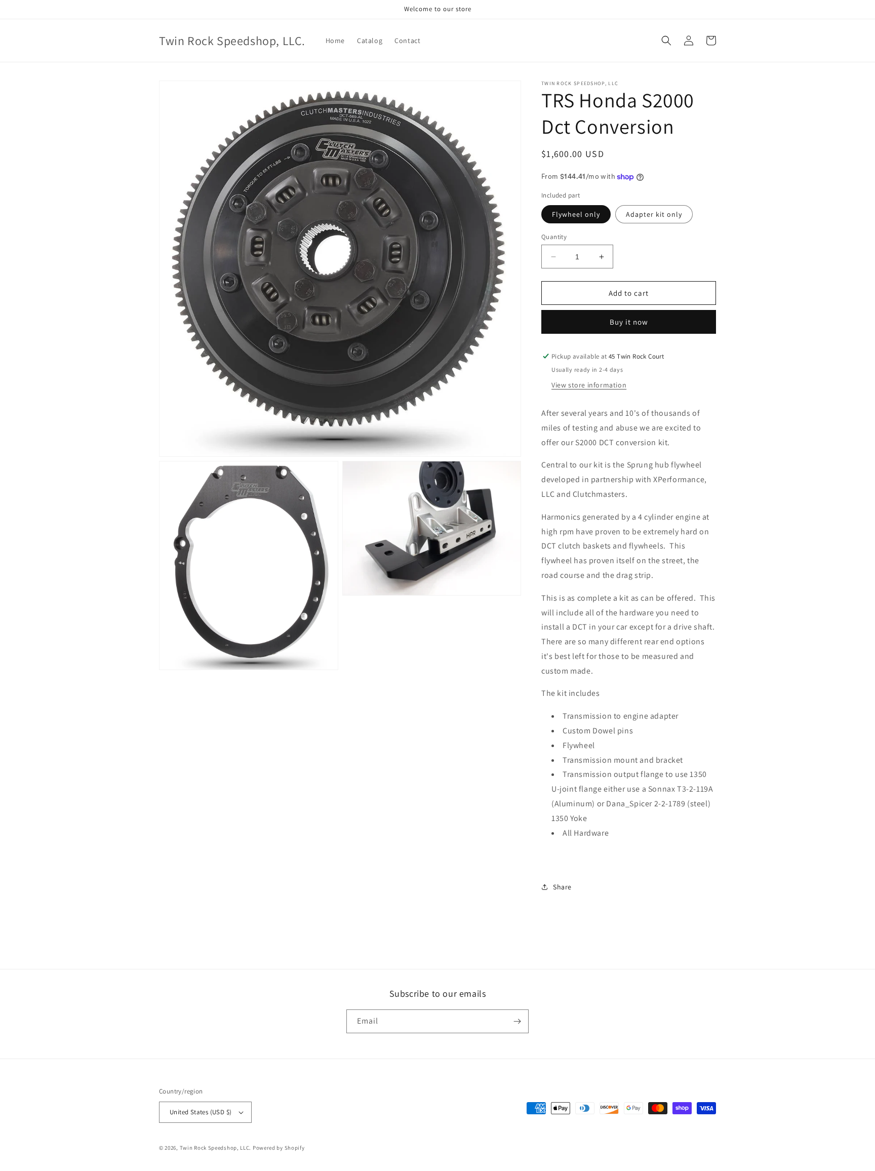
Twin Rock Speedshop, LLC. (216, 1147)
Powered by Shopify (279, 1147)
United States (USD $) (200, 1112)
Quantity (554, 236)
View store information (588, 384)
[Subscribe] (517, 1021)
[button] (666, 40)
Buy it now (629, 322)
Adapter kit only (654, 214)
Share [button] (562, 886)
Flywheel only (576, 214)
